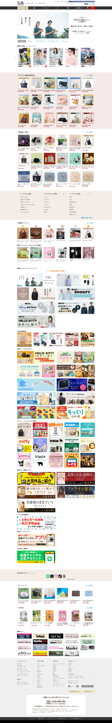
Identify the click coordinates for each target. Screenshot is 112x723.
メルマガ (87, 8)
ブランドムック (45, 7)
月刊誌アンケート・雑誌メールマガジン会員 (77, 677)
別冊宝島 (54, 665)
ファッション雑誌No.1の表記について (75, 718)
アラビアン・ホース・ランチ (73, 680)
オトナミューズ (40, 678)
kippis (71, 204)
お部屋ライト (23, 207)
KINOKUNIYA (73, 202)
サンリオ (46, 209)
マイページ (80, 1)
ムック (56, 7)
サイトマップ (33, 718)
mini (38, 669)
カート (92, 8)
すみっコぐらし (47, 207)
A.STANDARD (73, 211)
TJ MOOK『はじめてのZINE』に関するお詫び (44, 41)
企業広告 (69, 671)
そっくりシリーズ (24, 211)
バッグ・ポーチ (24, 197)
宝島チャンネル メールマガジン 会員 (75, 675)
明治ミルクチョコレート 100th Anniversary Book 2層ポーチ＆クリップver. (36, 241)
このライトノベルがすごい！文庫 (58, 678)
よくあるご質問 (56, 1)
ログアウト (92, 1)
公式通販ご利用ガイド (41, 718)
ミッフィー (46, 204)
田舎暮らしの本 (40, 687)
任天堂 (45, 211)
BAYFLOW (72, 207)
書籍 (68, 7)
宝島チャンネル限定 (25, 199)
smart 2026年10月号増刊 (60, 240)
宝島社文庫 (55, 674)
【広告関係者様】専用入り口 (74, 691)
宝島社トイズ (73, 214)
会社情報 (61, 1)
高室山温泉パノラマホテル (73, 682)
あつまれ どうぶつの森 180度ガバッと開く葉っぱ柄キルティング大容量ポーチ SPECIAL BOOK (22, 261)
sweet (38, 667)
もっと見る (89, 75)
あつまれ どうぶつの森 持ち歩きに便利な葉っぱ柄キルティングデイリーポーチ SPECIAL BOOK (36, 261)
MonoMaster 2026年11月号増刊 (75, 240)
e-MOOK (54, 671)
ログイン (89, 1)
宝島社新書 (55, 680)
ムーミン (46, 197)
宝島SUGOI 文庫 (56, 676)
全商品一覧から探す (86, 217)
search (86, 4)
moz (70, 199)
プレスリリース (71, 667)
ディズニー (46, 202)
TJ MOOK (54, 667)
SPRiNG (38, 676)
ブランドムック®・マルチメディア (59, 663)
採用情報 (66, 1)
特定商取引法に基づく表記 (62, 718)
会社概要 (69, 663)
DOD (71, 197)
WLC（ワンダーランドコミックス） (59, 683)
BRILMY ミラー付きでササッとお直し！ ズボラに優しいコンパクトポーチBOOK (61, 261)
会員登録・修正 (85, 1)
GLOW (38, 680)
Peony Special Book (86, 259)
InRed (38, 663)
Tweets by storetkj (70, 579)
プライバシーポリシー (51, 718)
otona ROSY (39, 674)
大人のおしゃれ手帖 (40, 665)
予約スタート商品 (22, 7)
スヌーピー (46, 199)
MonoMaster (39, 685)
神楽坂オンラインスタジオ (21, 682)
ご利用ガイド (74, 1)
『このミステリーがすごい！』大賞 (23, 671)
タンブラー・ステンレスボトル (27, 204)
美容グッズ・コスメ (25, 202)
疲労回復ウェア (79, 7)
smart (38, 683)
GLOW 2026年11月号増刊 (87, 240)
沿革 (69, 665)
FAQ (77, 1)
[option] (56, 26)
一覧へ (63, 193)
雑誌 (34, 7)
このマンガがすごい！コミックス (58, 685)
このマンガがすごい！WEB (22, 673)
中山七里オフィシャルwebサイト (23, 675)
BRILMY (71, 209)
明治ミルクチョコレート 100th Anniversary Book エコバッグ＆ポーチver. (23, 241)
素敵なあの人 (39, 671)
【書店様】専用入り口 (88, 691)
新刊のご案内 (19, 663)
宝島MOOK (55, 669)
